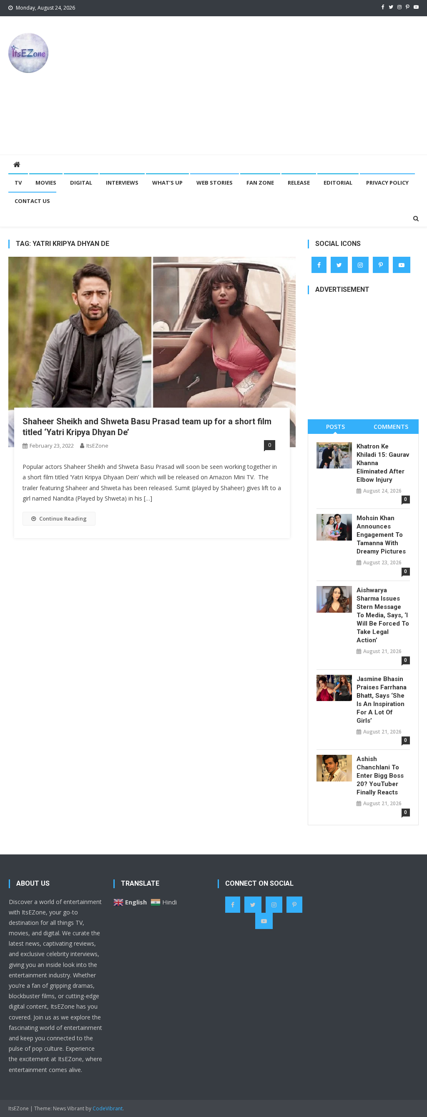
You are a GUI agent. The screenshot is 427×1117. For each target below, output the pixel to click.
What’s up (167, 182)
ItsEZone (97, 445)
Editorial (338, 182)
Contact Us (32, 201)
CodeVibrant (108, 1108)
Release (299, 182)
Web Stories (214, 182)
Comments (391, 427)
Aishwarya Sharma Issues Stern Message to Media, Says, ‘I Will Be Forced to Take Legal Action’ (383, 615)
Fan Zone (260, 182)
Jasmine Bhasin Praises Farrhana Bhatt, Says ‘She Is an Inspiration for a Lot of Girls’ (382, 699)
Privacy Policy (387, 182)
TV (18, 182)
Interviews (122, 182)
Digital (81, 182)
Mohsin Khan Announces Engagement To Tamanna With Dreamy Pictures (381, 534)
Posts (335, 427)
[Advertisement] (289, 85)
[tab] (335, 426)
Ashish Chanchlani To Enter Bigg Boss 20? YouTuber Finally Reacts (380, 775)
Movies (45, 182)
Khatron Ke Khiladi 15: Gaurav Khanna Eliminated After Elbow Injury (383, 463)
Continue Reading (63, 518)
